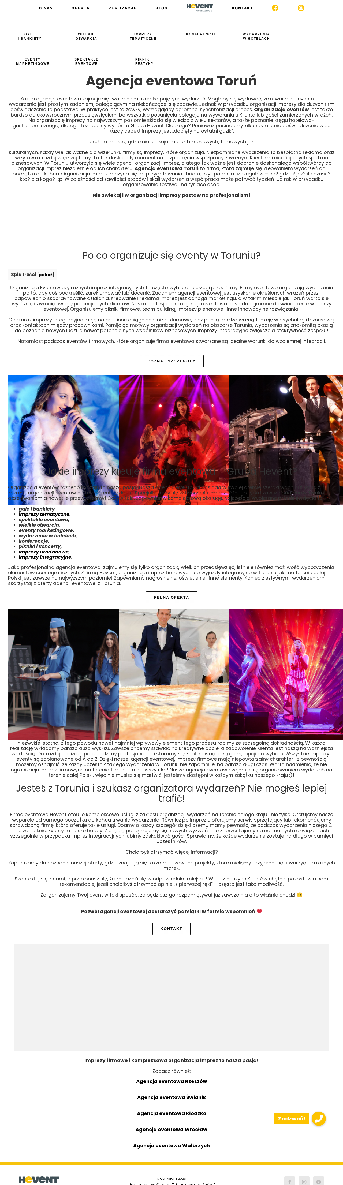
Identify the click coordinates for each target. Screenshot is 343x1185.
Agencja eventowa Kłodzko (171, 1113)
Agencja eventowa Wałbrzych (171, 1145)
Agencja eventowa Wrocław (171, 1129)
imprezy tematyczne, (45, 514)
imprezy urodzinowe (44, 551)
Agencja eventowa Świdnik (171, 1097)
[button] (319, 1119)
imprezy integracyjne (45, 557)
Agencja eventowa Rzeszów (171, 1081)
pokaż (46, 275)
